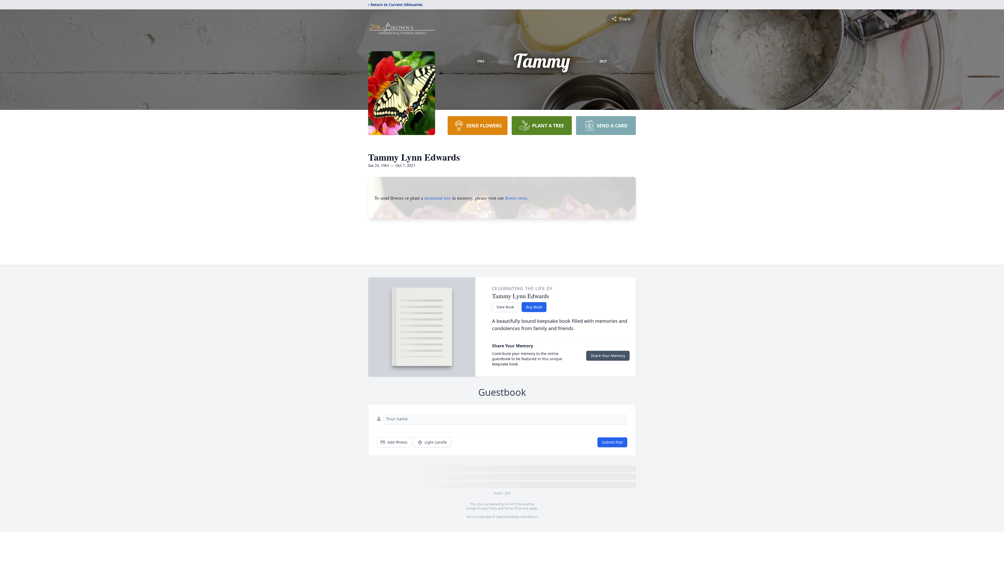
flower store (516, 198)
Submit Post (612, 442)
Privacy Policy (487, 508)
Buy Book (534, 306)
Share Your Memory (608, 355)
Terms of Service (516, 508)
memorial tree (437, 198)
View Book (505, 306)
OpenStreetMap (507, 517)
